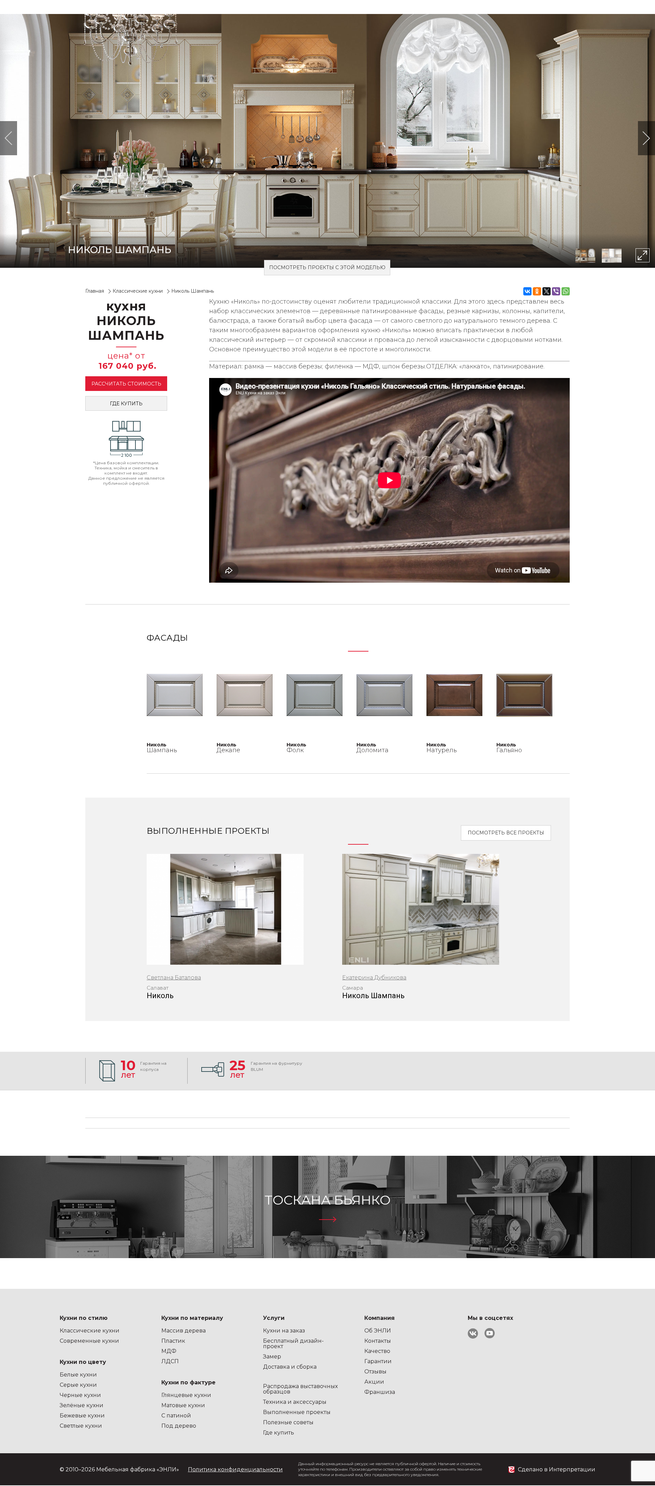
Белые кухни (78, 1374)
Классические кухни (89, 1330)
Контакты (377, 1341)
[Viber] (556, 291)
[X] (546, 291)
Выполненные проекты (297, 1412)
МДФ (168, 1351)
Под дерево (178, 1426)
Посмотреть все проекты (506, 833)
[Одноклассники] (537, 291)
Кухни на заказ (284, 1330)
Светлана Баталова (174, 977)
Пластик (173, 1341)
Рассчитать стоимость (126, 384)
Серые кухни (78, 1385)
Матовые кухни (183, 1405)
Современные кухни (89, 1341)
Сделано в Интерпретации (556, 1469)
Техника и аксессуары (294, 1402)
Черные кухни (80, 1395)
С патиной (176, 1415)
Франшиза (379, 1392)
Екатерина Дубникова (374, 977)
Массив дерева (183, 1330)
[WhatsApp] (566, 291)
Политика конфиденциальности (235, 1469)
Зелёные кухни (81, 1405)
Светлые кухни (81, 1426)
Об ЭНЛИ (377, 1330)
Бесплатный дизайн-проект (293, 1344)
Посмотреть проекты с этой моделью (327, 267)
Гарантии (378, 1361)
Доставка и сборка (290, 1367)
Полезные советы (288, 1422)
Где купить (126, 403)
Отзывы (375, 1371)
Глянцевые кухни (186, 1395)
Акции (374, 1382)
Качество (377, 1351)
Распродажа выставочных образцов (300, 1389)
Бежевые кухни (82, 1415)
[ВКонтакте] (527, 291)
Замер (272, 1356)
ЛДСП (170, 1361)
